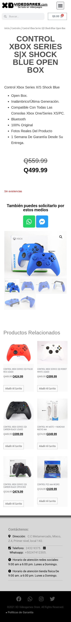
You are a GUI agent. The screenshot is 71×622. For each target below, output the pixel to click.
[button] (60, 5)
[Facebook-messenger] (42, 221)
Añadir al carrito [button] (13, 388)
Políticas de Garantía (20, 612)
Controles (16, 28)
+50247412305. (35, 552)
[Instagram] (41, 599)
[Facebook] (18, 599)
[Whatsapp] (29, 221)
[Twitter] (52, 599)
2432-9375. (33, 548)
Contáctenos (18, 529)
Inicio (7, 28)
